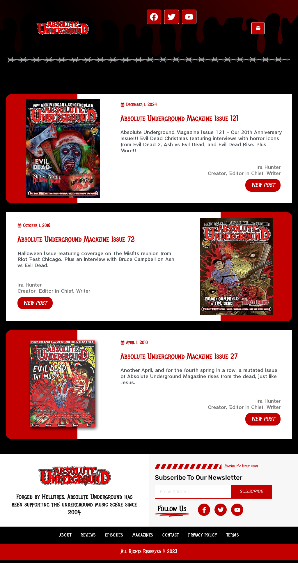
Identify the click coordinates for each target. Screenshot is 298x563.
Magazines (142, 535)
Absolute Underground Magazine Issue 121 (179, 118)
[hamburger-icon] (258, 28)
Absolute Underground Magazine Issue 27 (179, 356)
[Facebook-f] (204, 510)
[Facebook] (154, 17)
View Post (263, 185)
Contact (170, 535)
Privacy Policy (202, 535)
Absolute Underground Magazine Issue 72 (76, 239)
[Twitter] (171, 17)
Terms (232, 535)
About (65, 535)
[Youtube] (189, 17)
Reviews (88, 535)
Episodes (114, 535)
